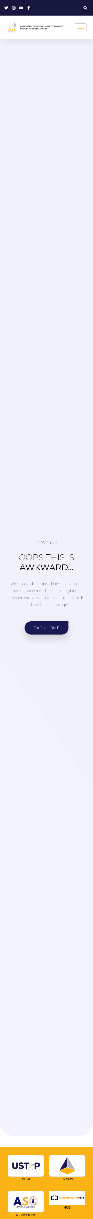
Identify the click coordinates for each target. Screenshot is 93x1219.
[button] (85, 8)
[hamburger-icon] (81, 27)
